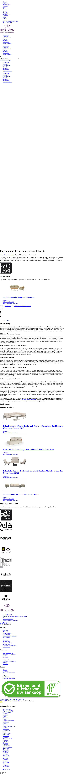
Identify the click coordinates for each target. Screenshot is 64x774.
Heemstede (6, 722)
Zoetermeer (6, 763)
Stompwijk (6, 750)
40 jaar (4, 2)
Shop (5, 254)
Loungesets (6, 35)
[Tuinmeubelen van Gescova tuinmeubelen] (6, 579)
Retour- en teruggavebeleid (9, 636)
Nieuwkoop (6, 734)
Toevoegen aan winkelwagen (10, 303)
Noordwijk (6, 737)
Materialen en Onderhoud (9, 654)
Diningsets (5, 36)
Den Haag (5, 717)
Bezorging (6, 630)
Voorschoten (6, 755)
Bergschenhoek (7, 712)
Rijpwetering (6, 745)
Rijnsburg (5, 744)
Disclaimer (6, 671)
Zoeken (2, 58)
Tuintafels (5, 40)
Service (5, 655)
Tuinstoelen (6, 42)
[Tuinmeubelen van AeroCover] (6, 591)
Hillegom (5, 723)
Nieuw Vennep (7, 733)
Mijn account (6, 637)
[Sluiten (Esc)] (5, 772)
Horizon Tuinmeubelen (14, 700)
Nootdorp (5, 740)
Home (1, 254)
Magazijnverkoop (7, 43)
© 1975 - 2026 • (4, 700)
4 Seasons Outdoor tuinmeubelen (22, 306)
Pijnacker (5, 743)
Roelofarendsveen (7, 747)
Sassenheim (6, 748)
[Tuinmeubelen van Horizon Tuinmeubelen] (6, 532)
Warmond (5, 758)
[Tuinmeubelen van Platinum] (6, 544)
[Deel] (3, 772)
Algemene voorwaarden (9, 672)
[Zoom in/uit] (0, 772)
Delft (4, 716)
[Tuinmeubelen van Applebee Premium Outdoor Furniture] (6, 555)
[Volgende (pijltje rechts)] (2, 773)
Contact (5, 9)
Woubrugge (6, 762)
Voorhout (5, 754)
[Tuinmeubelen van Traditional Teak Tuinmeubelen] (6, 567)
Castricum (5, 715)
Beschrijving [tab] (6, 320)
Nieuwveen (6, 736)
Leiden (5, 727)
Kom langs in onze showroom (28, 399)
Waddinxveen (6, 757)
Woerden (5, 761)
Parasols (5, 39)
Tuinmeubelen (6, 4)
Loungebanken (7, 37)
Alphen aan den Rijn (8, 711)
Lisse (4, 731)
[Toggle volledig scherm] (2, 772)
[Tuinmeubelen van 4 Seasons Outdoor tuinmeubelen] (6, 273)
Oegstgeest (6, 741)
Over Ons (5, 3)
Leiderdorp (6, 729)
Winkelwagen (6, 634)
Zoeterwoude (6, 765)
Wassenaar (5, 759)
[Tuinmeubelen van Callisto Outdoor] (6, 603)
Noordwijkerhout (7, 738)
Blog (4, 7)
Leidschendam (6, 730)
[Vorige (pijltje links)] (0, 773)
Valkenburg (6, 751)
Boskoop (5, 713)
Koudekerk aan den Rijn (9, 726)
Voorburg (5, 752)
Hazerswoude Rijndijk (8, 720)
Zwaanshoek (6, 766)
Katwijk (5, 724)
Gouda (4, 719)
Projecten (5, 6)
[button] (32, 57)
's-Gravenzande (7, 709)
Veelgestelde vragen (8, 653)
